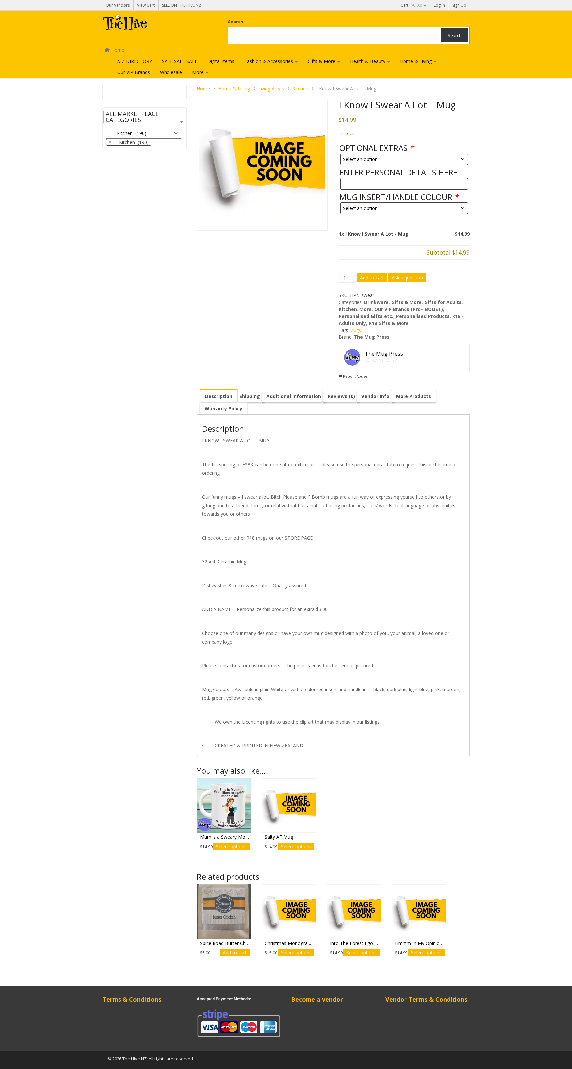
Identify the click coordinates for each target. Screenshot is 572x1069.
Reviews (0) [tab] (341, 396)
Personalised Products (423, 316)
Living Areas (271, 88)
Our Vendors (118, 5)
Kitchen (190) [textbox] (129, 142)
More (198, 72)
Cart (411, 5)
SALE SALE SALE (179, 61)
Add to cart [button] (235, 952)
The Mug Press (372, 337)
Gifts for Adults (443, 302)
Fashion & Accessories (269, 61)
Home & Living (416, 61)
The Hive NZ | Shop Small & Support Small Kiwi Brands (152, 24)
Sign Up (459, 5)
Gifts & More (322, 61)
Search (235, 21)
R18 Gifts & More (389, 323)
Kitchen (300, 88)
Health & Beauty (368, 61)
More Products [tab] (413, 396)
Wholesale (171, 72)
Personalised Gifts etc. (366, 316)
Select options (231, 846)
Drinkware (376, 302)
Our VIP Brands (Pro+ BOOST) (408, 309)
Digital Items (220, 61)
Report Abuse (354, 376)
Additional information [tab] (293, 396)
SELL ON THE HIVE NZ (181, 5)
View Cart (146, 5)
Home (203, 88)
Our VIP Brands (133, 72)
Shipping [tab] (249, 396)
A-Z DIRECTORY (134, 61)
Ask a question (407, 277)
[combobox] (128, 142)
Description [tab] (218, 396)
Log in (439, 5)
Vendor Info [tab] (375, 396)
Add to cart (372, 277)
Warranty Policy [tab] (223, 408)
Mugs (355, 330)
